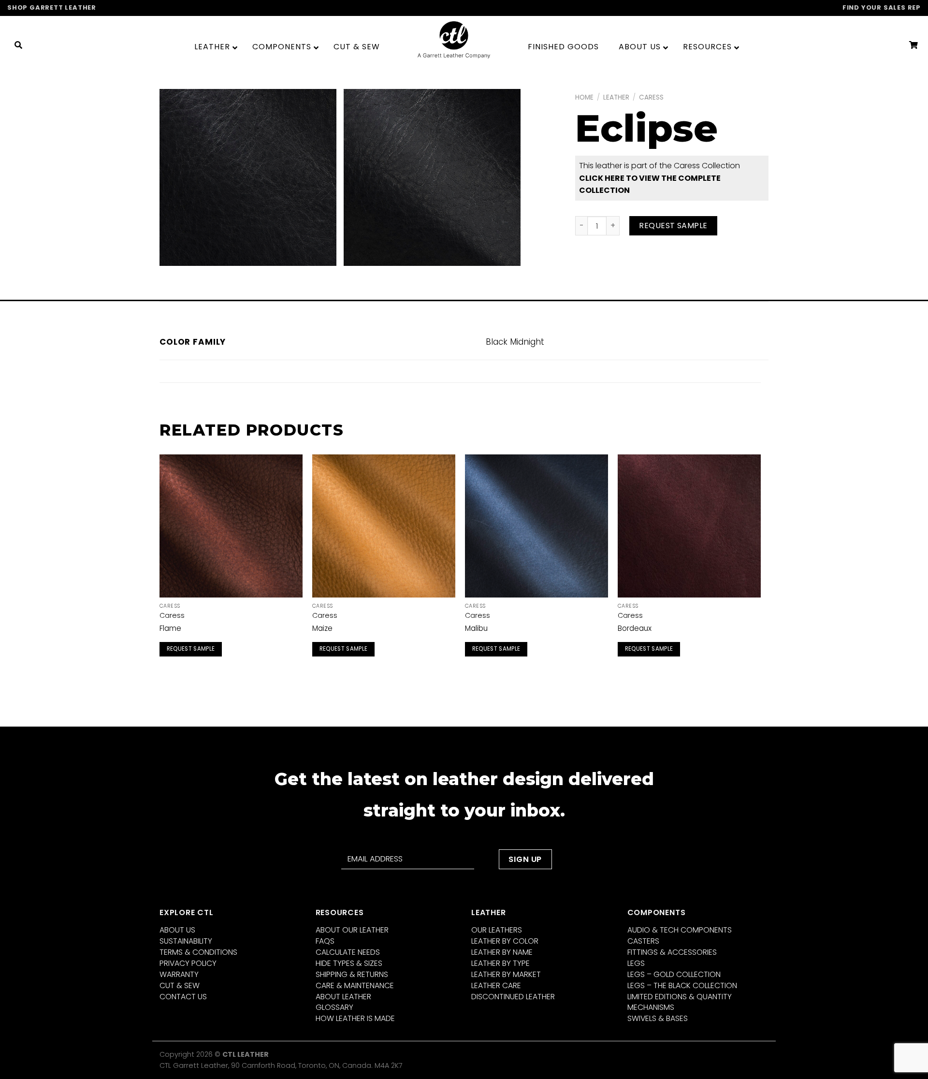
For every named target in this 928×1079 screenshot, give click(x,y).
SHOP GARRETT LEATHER (51, 7)
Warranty (179, 974)
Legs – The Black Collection (682, 985)
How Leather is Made (355, 1018)
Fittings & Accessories (672, 952)
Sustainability (186, 941)
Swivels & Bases (657, 1018)
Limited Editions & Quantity (679, 997)
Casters (643, 941)
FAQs (325, 941)
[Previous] (160, 566)
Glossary (334, 1007)
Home (584, 97)
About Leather (343, 997)
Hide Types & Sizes (349, 963)
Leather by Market (506, 974)
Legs (636, 963)
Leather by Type (500, 963)
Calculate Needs (348, 952)
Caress (651, 97)
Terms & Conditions (198, 952)
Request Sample (673, 225)
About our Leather (352, 930)
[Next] (760, 566)
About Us (177, 930)
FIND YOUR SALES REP (881, 7)
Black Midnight (515, 342)
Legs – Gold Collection (674, 974)
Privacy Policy (188, 963)
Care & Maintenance (355, 985)
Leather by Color (504, 941)
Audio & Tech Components (679, 930)
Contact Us (183, 997)
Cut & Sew (180, 985)
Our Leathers (496, 930)
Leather (616, 97)
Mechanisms (650, 1007)
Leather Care (496, 985)
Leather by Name (502, 952)
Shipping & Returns (352, 974)
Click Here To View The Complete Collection (650, 184)
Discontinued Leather (513, 997)
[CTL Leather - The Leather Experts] (454, 39)
